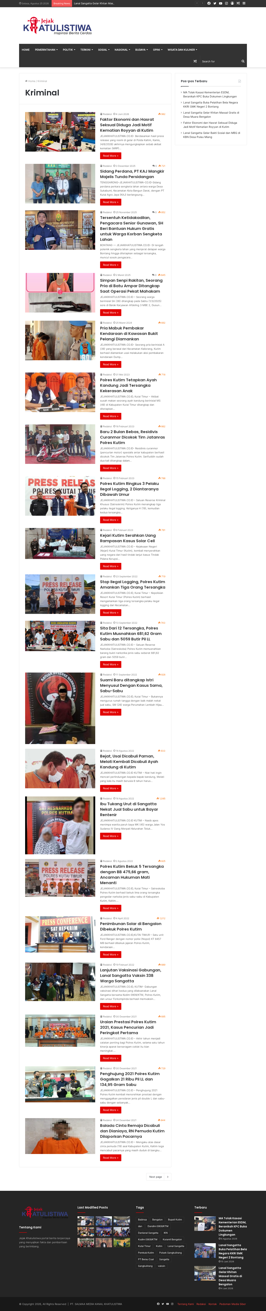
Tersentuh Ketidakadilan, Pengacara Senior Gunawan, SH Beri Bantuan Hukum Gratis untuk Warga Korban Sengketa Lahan (131, 228)
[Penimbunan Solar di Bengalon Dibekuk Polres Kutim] (60, 934)
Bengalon (157, 1219)
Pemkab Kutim (146, 1252)
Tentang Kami (185, 1304)
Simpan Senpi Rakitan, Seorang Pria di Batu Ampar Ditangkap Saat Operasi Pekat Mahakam (131, 286)
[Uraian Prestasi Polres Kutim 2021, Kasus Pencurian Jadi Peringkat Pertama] (60, 1030)
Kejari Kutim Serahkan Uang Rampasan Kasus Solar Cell (128, 538)
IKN (166, 1232)
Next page (155, 1176)
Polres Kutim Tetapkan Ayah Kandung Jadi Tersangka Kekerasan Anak (128, 385)
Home (26, 49)
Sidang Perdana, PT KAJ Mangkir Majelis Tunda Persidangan (132, 174)
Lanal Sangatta (176, 1246)
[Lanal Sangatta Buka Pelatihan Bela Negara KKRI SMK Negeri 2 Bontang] (104, 1221)
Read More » (110, 155)
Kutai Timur (144, 1246)
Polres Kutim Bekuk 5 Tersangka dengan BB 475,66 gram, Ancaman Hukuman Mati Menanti (132, 874)
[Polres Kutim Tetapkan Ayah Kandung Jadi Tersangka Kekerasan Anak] (60, 392)
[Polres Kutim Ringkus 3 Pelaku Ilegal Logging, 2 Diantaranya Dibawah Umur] (60, 496)
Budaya (140, 49)
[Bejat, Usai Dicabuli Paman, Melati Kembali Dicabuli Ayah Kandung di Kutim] (60, 768)
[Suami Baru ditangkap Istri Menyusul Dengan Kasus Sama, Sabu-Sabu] (60, 708)
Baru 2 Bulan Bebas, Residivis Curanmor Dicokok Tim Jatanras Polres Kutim (132, 437)
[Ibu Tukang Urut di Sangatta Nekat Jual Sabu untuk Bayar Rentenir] (60, 825)
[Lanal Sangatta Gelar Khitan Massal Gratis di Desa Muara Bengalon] (122, 1221)
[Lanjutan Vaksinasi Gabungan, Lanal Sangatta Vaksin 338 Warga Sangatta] (60, 982)
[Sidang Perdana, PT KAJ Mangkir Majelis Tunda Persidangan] (60, 183)
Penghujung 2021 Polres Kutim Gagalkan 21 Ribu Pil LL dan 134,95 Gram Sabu (130, 1079)
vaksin (161, 1265)
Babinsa (142, 1219)
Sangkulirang (145, 1265)
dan (140, 1226)
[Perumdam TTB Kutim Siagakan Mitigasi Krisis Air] (122, 1242)
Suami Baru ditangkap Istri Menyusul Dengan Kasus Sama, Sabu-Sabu (131, 685)
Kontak (213, 1304)
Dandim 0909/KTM (158, 1226)
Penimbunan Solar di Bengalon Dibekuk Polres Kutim (130, 926)
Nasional (121, 49)
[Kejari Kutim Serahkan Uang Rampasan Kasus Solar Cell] (60, 543)
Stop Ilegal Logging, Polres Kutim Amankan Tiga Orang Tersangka (132, 584)
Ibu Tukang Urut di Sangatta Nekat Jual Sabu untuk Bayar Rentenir (129, 809)
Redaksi (107, 114)
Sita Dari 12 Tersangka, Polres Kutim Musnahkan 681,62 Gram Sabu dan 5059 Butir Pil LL (131, 633)
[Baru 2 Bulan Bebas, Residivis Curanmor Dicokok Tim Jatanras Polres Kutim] (60, 444)
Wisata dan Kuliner (181, 49)
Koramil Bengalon (172, 1239)
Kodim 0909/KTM (147, 1239)
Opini (156, 49)
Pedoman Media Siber (232, 1304)
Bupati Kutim (175, 1219)
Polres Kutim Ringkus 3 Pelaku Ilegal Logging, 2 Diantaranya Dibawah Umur (129, 489)
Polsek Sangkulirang (170, 1252)
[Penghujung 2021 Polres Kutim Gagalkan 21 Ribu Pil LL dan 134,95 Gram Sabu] (60, 1084)
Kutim (159, 1246)
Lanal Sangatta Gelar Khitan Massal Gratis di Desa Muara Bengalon (114, 3)
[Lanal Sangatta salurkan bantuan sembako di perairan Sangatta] (122, 1231)
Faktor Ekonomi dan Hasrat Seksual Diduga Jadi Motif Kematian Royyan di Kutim (127, 125)
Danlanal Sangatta (148, 1232)
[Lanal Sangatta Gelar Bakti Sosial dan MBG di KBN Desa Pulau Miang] (104, 1231)
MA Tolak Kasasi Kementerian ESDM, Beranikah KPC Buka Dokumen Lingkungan (233, 1226)
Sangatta (164, 1259)
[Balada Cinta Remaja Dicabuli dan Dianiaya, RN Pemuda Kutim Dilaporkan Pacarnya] (60, 1136)
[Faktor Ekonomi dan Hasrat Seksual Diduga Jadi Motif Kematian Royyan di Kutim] (60, 132)
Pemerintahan (45, 49)
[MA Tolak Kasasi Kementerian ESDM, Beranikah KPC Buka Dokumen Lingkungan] (86, 1221)
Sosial (102, 49)
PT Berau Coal (146, 1259)
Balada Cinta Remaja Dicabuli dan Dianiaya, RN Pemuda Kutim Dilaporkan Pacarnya (132, 1131)
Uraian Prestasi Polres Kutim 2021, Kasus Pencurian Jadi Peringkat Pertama (128, 1027)
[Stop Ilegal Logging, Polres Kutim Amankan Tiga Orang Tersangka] (60, 594)
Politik (68, 49)
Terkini (85, 49)
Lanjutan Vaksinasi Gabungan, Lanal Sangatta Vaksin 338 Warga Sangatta (130, 975)
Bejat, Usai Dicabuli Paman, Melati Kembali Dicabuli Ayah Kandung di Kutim (129, 761)
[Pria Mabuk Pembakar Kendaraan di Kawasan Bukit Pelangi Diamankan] (60, 340)
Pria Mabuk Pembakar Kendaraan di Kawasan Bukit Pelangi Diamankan (129, 333)
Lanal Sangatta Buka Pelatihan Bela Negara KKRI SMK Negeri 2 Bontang (233, 1251)
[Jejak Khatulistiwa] (58, 25)
